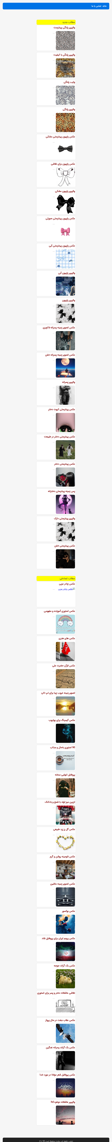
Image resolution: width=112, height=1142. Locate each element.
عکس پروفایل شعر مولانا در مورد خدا (57, 1075)
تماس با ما (96, 6)
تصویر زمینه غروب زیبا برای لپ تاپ (58, 693)
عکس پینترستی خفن (64, 546)
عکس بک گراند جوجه (64, 966)
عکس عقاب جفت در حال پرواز (60, 1020)
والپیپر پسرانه (68, 382)
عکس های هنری (67, 638)
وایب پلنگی (69, 82)
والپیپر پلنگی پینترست (64, 27)
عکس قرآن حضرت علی (63, 666)
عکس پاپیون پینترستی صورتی (60, 218)
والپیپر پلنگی (69, 109)
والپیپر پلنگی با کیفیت (64, 55)
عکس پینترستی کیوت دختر (61, 409)
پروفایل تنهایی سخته (65, 775)
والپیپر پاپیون (68, 300)
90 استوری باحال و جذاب (62, 747)
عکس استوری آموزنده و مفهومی (59, 611)
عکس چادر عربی (67, 584)
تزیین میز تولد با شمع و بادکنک (60, 802)
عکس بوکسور (68, 911)
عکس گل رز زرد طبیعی (64, 829)
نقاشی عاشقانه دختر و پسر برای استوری (56, 993)
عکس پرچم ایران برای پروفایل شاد (58, 938)
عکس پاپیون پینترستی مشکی (60, 137)
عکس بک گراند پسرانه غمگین (60, 1047)
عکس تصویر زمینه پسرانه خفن (60, 355)
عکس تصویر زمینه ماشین (62, 884)
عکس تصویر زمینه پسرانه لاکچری (59, 327)
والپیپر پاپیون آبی (66, 273)
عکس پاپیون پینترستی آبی (62, 246)
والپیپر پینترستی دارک (64, 518)
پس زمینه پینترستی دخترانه (61, 491)
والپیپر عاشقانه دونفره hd (63, 1102)
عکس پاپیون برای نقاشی (63, 164)
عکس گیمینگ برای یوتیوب (62, 720)
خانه (105, 6)
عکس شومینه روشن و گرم (62, 856)
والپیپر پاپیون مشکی (65, 191)
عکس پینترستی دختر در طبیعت (59, 437)
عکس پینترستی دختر (64, 464)
